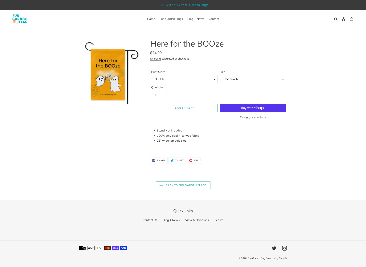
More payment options (253, 117)
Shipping (155, 58)
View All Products (197, 220)
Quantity (157, 87)
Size (222, 72)
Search (218, 220)
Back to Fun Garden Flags (186, 185)
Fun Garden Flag (256, 258)
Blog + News (171, 220)
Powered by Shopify (276, 258)
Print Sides (158, 72)
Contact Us (150, 220)
